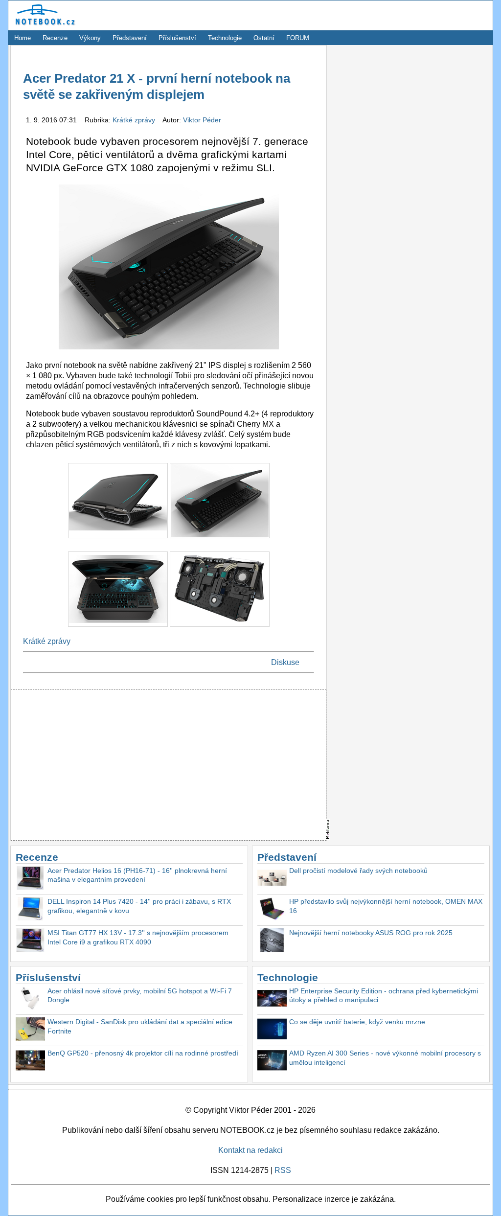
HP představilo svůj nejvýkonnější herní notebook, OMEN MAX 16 (385, 906)
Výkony (90, 38)
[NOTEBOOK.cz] (43, 25)
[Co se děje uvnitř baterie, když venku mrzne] (272, 1030)
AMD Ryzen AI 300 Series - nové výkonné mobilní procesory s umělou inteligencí (385, 1057)
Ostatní (263, 38)
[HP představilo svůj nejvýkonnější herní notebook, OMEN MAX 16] (272, 910)
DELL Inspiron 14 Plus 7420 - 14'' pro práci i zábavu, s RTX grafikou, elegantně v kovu (139, 906)
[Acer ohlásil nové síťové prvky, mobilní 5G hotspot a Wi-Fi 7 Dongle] (30, 999)
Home (22, 38)
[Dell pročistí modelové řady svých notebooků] (272, 879)
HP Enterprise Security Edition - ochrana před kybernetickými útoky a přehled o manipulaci (383, 995)
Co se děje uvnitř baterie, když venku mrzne (357, 1022)
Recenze (55, 38)
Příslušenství (177, 38)
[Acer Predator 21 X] (119, 540)
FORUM (297, 38)
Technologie (225, 38)
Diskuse (285, 662)
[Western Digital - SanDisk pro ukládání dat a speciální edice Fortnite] (30, 1030)
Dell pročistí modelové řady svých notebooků (358, 870)
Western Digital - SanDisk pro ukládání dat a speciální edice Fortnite (139, 1026)
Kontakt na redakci (250, 1150)
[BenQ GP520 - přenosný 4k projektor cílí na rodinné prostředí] (30, 1062)
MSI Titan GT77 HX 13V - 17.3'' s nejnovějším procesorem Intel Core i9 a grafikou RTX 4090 (137, 937)
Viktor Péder (202, 120)
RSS (282, 1170)
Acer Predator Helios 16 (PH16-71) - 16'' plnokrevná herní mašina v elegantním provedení (137, 875)
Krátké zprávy (135, 120)
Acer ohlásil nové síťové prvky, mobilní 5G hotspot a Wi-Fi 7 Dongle (139, 995)
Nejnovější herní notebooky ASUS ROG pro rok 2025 (371, 933)
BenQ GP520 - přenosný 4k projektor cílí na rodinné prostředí (142, 1053)
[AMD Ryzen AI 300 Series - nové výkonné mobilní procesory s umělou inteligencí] (272, 1062)
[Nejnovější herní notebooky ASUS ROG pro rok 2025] (272, 941)
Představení (130, 38)
